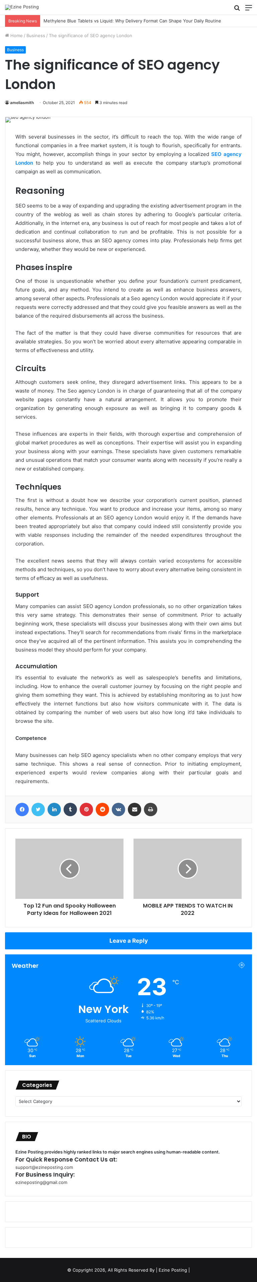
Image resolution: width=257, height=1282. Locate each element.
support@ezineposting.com (44, 1167)
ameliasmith (22, 102)
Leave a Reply (128, 940)
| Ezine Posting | (173, 1270)
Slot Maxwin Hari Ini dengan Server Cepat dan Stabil (91, 20)
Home (16, 35)
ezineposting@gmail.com (41, 1182)
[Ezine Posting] (22, 7)
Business (35, 35)
